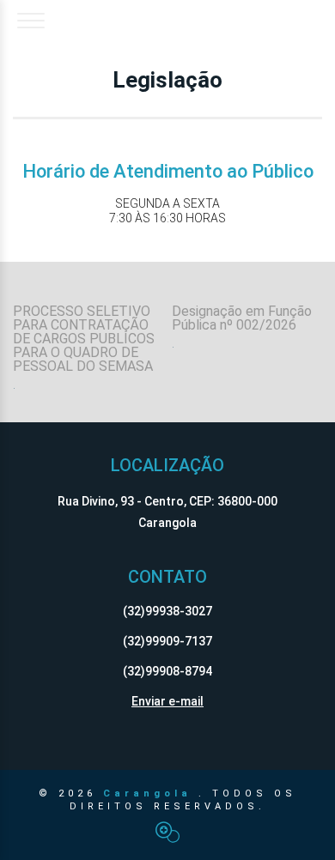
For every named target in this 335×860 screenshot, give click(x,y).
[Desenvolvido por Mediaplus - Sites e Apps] (167, 832)
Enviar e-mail (167, 701)
